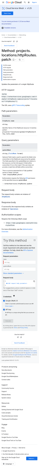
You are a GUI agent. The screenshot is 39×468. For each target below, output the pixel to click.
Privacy (14, 448)
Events (4, 431)
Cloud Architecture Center (10, 416)
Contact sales (6, 379)
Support (4, 391)
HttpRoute (6, 197)
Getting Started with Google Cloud (12, 409)
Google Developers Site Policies (22, 354)
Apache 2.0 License (31, 353)
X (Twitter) (5, 434)
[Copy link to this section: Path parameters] (19, 111)
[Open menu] (3, 2)
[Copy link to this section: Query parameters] (21, 140)
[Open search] (25, 2)
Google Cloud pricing (8, 373)
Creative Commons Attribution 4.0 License (24, 351)
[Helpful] (13, 41)
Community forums (8, 388)
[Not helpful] (16, 41)
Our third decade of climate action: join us (16, 454)
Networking (22, 35)
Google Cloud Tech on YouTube (11, 440)
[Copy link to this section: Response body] (18, 202)
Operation (14, 209)
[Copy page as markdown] (20, 59)
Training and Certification (9, 419)
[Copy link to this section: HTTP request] (16, 90)
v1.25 (29, 8)
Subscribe (32, 458)
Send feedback (9, 45)
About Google (6, 448)
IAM (26, 178)
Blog (3, 428)
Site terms (22, 448)
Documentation (12, 35)
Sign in (34, 2)
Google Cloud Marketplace (10, 376)
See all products (7, 370)
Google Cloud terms (9, 451)
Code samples (6, 413)
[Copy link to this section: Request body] (16, 190)
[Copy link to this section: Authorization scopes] (23, 215)
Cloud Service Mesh (15, 8)
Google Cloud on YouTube (10, 437)
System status (6, 398)
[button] (19, 28)
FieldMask (12, 153)
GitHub (4, 406)
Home (3, 35)
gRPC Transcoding (18, 105)
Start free (7, 13)
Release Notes (6, 394)
